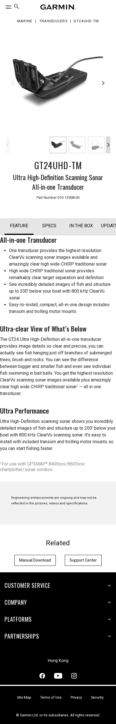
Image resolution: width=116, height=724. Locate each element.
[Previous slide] (13, 83)
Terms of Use (51, 697)
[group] (58, 82)
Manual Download (35, 560)
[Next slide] (103, 83)
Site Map (24, 697)
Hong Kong (58, 660)
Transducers (53, 21)
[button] (58, 144)
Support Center (83, 560)
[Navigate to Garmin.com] (58, 7)
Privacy (76, 697)
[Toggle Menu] (3, 5)
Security (97, 697)
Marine (25, 21)
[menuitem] (16, 7)
